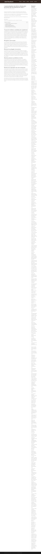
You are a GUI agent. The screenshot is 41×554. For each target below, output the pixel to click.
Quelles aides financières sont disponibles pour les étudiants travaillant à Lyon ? (34, 275)
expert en (17, 19)
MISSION (27, 1)
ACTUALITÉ (31, 1)
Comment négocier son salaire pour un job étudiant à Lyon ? (34, 267)
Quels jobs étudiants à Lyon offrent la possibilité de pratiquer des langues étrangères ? (34, 285)
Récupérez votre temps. (8, 24)
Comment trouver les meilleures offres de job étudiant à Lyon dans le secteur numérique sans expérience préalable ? (34, 248)
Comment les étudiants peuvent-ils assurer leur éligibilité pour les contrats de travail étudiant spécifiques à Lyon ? (34, 189)
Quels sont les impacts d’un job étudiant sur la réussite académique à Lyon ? (34, 98)
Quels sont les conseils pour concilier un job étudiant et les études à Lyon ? (33, 78)
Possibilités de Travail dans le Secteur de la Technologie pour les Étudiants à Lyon (34, 357)
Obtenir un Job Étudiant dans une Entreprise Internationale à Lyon (33, 365)
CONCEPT (24, 1)
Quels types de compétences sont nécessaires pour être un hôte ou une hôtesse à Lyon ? (34, 478)
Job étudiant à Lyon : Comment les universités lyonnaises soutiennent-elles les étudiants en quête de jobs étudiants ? (34, 110)
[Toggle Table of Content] (26, 22)
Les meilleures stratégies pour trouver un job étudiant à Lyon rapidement (33, 56)
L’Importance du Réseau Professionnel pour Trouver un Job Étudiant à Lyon (33, 291)
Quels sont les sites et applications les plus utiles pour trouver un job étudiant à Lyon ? (33, 42)
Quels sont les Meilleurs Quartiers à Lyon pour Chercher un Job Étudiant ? (34, 301)
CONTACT (35, 1)
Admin (6, 8)
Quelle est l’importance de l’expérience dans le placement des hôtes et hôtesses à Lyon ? (34, 483)
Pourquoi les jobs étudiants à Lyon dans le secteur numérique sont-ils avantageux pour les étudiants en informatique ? (34, 167)
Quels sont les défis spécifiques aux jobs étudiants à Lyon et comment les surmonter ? (34, 280)
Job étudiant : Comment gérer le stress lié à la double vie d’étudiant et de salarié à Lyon (34, 122)
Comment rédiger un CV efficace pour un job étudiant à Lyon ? (34, 33)
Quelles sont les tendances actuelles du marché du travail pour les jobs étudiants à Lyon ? (34, 195)
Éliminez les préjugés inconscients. (10, 25)
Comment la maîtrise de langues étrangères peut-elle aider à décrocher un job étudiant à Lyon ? (34, 83)
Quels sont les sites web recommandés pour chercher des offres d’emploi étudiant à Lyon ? (33, 375)
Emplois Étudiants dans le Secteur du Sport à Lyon (33, 361)
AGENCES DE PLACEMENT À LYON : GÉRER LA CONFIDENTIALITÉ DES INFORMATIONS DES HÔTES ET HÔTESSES (34, 440)
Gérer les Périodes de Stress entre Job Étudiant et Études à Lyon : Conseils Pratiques (34, 306)
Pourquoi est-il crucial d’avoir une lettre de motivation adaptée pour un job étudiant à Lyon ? (34, 138)
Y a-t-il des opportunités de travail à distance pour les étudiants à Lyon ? (34, 339)
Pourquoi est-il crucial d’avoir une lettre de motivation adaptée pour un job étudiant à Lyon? (34, 223)
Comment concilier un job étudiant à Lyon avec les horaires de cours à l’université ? (33, 51)
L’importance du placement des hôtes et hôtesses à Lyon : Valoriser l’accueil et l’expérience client (34, 536)
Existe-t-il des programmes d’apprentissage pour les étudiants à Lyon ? (34, 422)
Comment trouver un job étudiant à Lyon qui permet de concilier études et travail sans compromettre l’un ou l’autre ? (34, 144)
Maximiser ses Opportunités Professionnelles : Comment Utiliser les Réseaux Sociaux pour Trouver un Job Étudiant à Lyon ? (34, 329)
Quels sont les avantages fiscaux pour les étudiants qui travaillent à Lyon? (33, 406)
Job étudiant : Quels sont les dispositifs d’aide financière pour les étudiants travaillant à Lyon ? (34, 127)
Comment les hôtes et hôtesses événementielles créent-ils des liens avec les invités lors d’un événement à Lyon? (33, 504)
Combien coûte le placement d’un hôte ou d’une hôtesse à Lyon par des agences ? (34, 519)
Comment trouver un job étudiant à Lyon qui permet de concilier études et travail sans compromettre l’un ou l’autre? (34, 217)
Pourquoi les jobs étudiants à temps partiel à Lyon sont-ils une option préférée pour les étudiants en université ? (33, 241)
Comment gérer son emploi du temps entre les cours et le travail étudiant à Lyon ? (34, 417)
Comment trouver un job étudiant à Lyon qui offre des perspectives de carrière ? (34, 296)
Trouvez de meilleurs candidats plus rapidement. (11, 23)
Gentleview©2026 (19, 552)
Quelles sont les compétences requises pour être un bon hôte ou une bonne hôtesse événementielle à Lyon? (34, 546)
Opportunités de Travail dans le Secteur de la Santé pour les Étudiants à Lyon (34, 370)
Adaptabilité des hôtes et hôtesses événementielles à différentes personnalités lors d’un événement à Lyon (33, 489)
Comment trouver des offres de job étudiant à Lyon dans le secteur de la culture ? (34, 319)
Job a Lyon (13, 8)
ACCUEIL (20, 1)
